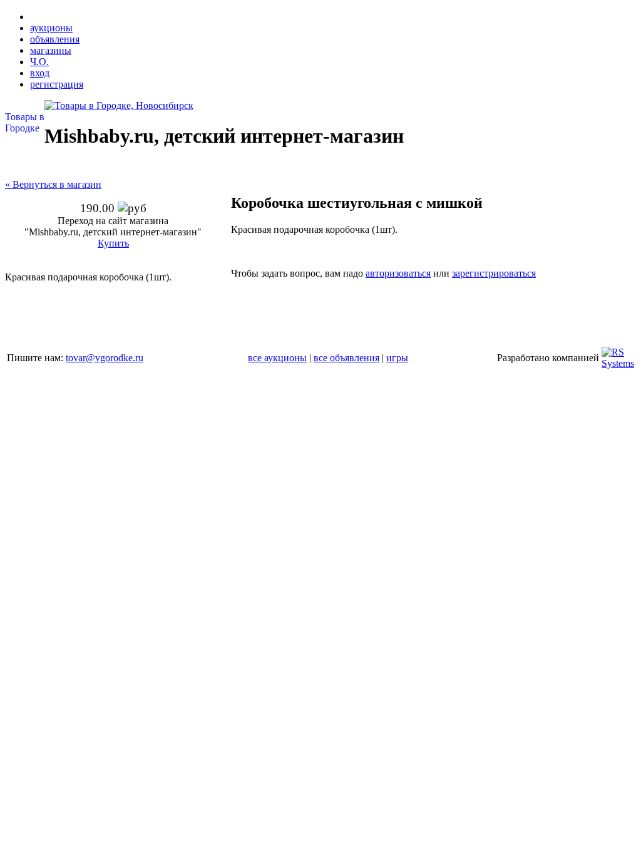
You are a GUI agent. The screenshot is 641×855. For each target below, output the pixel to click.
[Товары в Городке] (118, 105)
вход (39, 73)
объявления (54, 39)
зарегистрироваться (494, 273)
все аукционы (277, 357)
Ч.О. (39, 61)
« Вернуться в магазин (53, 184)
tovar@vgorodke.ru (104, 357)
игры (397, 357)
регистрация (56, 84)
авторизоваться (398, 273)
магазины (50, 50)
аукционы (51, 28)
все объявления (346, 357)
